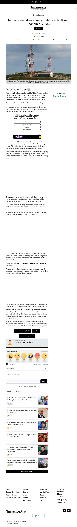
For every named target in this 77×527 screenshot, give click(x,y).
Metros (25, 498)
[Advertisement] (27, 177)
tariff (35, 331)
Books (25, 489)
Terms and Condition (60, 490)
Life (41, 500)
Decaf (42, 495)
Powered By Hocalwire (12, 523)
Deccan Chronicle (12, 492)
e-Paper (33, 2)
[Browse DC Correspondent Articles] (10, 342)
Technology (27, 500)
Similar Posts (59, 96)
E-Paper (60, 494)
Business (38, 28)
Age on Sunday (40, 2)
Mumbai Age (44, 492)
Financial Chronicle (13, 498)
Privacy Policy (62, 500)
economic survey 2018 (23, 331)
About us (43, 498)
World (25, 495)
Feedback (60, 497)
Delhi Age (43, 489)
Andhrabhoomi (11, 495)
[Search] (75, 8)
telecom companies (27, 336)
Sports (25, 492)
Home (8, 489)
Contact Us (61, 502)
